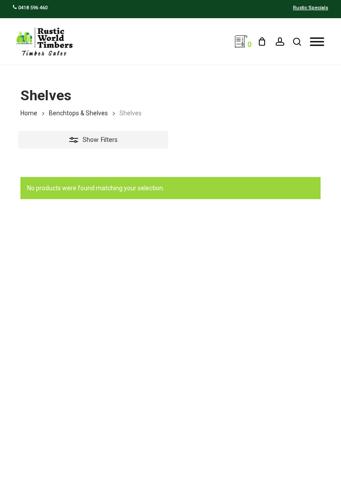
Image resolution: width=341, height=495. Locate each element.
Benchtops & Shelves (78, 113)
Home (28, 113)
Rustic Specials (310, 8)
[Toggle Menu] (317, 41)
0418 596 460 (32, 8)
